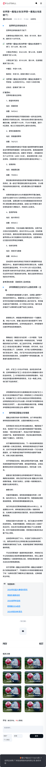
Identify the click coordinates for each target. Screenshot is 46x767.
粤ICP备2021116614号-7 (31, 758)
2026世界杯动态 (13, 601)
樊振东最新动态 (13, 595)
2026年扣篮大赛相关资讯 (17, 590)
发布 (36, 736)
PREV (5, 643)
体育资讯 (33, 19)
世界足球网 (8, 19)
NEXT (41, 643)
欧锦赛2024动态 (13, 606)
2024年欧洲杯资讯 (14, 612)
